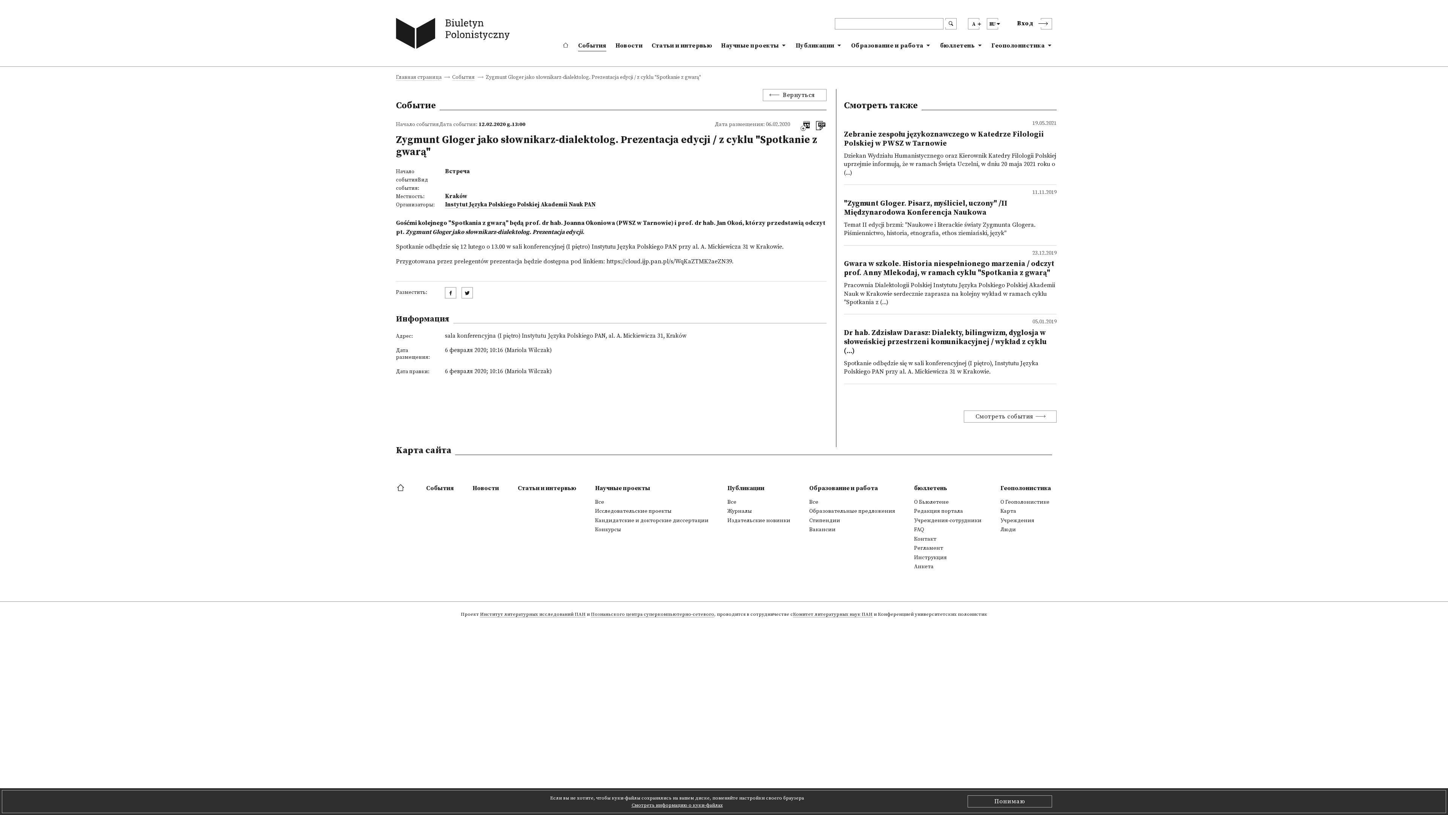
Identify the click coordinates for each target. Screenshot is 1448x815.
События (592, 45)
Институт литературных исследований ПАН (533, 614)
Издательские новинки (758, 520)
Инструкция (930, 557)
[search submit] (951, 23)
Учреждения (1017, 520)
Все (599, 502)
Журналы (739, 511)
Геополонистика (1018, 45)
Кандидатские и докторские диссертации (652, 520)
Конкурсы (608, 529)
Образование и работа (887, 45)
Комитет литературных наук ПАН (833, 614)
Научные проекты (750, 45)
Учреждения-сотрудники (948, 520)
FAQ (919, 529)
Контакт (925, 539)
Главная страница (419, 78)
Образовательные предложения (852, 511)
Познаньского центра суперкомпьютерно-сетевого (652, 614)
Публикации (815, 45)
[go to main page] (454, 34)
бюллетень (957, 45)
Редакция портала (938, 511)
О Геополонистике (1024, 502)
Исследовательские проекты (633, 511)
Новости (629, 45)
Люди (1008, 529)
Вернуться (799, 95)
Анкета (924, 566)
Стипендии (824, 520)
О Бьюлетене (931, 502)
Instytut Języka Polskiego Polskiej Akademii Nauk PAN (520, 204)
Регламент (928, 548)
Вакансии (822, 529)
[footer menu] (401, 488)
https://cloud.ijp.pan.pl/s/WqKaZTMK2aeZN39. (669, 261)
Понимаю (1009, 801)
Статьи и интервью (682, 45)
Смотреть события (1004, 416)
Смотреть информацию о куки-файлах (677, 805)
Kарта (1008, 511)
